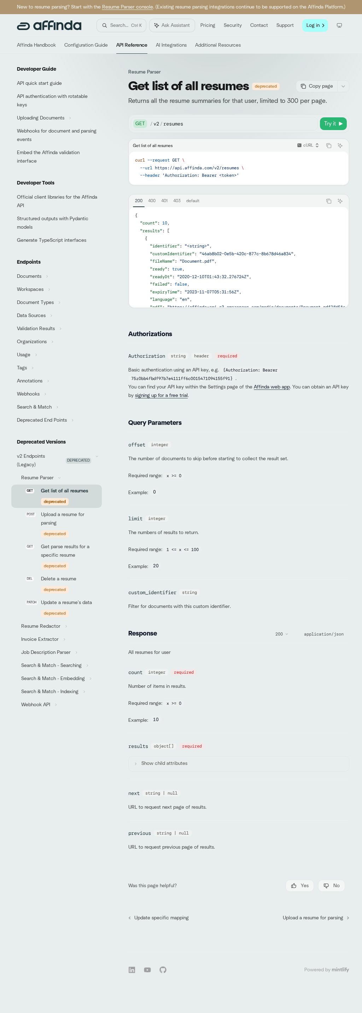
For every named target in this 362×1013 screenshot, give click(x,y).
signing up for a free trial (161, 395)
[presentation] (238, 257)
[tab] (139, 201)
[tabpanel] (238, 257)
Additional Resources (218, 45)
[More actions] (343, 86)
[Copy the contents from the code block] (328, 145)
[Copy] (311, 123)
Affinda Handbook (36, 45)
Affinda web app (272, 387)
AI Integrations (171, 45)
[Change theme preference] (339, 25)
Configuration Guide (86, 45)
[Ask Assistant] (340, 145)
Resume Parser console (127, 7)
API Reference (131, 45)
